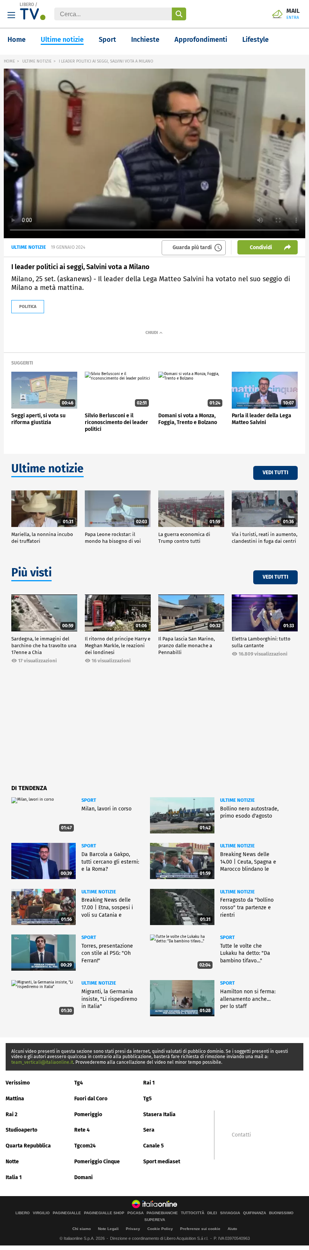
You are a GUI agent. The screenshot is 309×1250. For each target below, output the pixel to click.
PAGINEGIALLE (67, 1213)
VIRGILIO (41, 1213)
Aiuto (232, 1229)
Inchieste (145, 39)
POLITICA (27, 306)
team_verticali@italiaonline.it (42, 1062)
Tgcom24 (85, 1146)
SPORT (88, 800)
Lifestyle (255, 39)
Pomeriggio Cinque (97, 1161)
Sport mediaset (161, 1161)
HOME (9, 61)
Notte (12, 1161)
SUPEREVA (154, 1220)
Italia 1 (14, 1177)
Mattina (15, 1098)
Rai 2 (11, 1114)
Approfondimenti (200, 39)
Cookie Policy (160, 1229)
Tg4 (78, 1083)
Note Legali (108, 1229)
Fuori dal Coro (90, 1098)
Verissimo (18, 1083)
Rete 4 (82, 1130)
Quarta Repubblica (28, 1146)
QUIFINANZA (254, 1213)
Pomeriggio (88, 1114)
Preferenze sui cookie (200, 1229)
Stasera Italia (159, 1114)
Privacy (133, 1229)
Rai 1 (149, 1083)
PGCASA (135, 1213)
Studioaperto (21, 1130)
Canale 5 (153, 1146)
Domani (83, 1177)
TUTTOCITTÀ (192, 1213)
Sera (148, 1130)
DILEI (212, 1213)
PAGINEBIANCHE (162, 1213)
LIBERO (27, 4)
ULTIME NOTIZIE (37, 61)
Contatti (241, 1135)
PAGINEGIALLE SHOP (104, 1213)
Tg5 (147, 1098)
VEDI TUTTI (275, 472)
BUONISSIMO (281, 1213)
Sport (107, 39)
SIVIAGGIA (230, 1213)
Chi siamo (81, 1229)
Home (17, 39)
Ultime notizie (62, 39)
